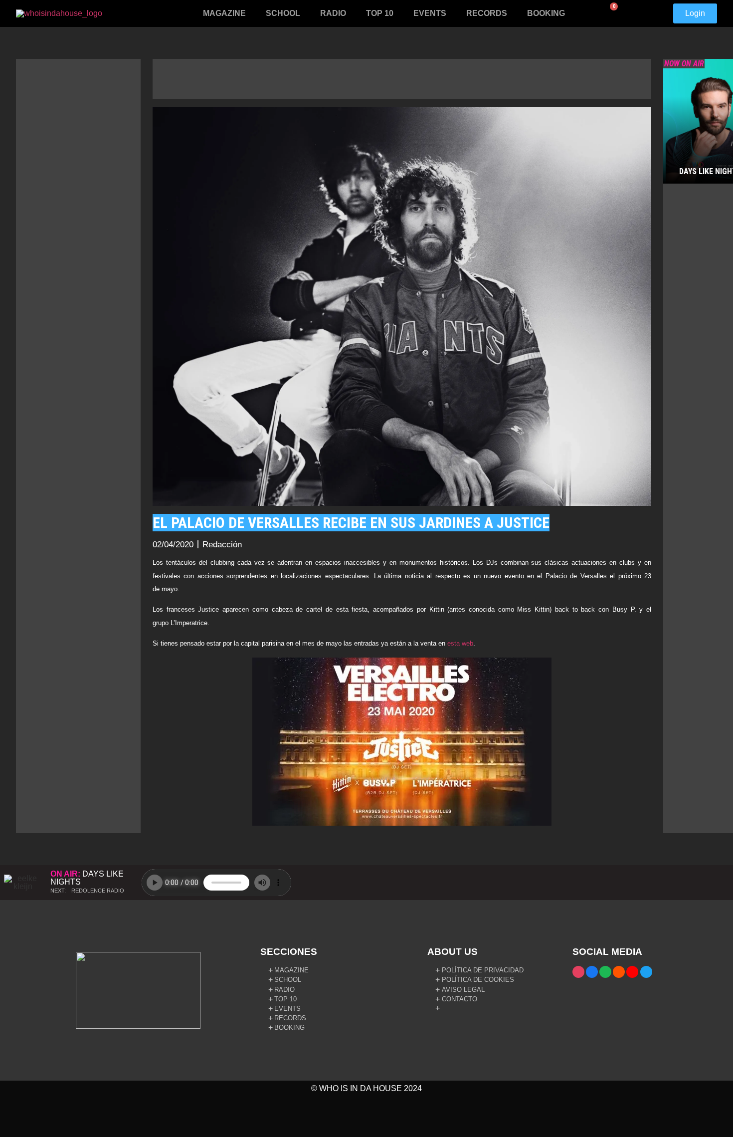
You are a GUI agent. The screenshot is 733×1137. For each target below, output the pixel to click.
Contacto (459, 999)
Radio (333, 13)
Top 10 (379, 13)
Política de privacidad (483, 970)
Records (486, 13)
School (283, 13)
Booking (546, 13)
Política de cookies (478, 979)
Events (429, 13)
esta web (460, 643)
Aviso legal (463, 989)
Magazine (224, 13)
